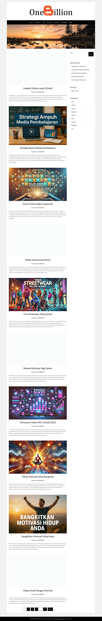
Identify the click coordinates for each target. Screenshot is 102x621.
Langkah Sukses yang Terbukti (38, 88)
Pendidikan (74, 125)
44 (45, 609)
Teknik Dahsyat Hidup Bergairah (38, 476)
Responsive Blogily (59, 619)
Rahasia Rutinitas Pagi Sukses (37, 368)
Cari (71, 53)
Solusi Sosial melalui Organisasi (38, 203)
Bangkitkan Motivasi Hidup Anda (38, 536)
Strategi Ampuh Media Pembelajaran (38, 148)
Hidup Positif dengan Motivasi (38, 590)
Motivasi (49, 22)
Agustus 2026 (74, 90)
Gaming (73, 105)
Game (31, 22)
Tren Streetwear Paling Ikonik (37, 314)
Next (50, 609)
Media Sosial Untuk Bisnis (37, 259)
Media (71, 22)
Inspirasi (56, 22)
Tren (43, 22)
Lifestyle (37, 22)
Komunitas (64, 22)
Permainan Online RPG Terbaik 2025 (38, 422)
